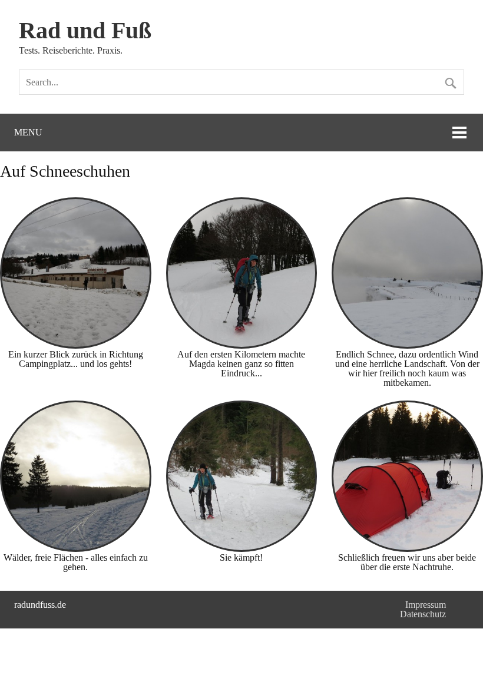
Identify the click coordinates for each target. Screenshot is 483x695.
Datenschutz (423, 614)
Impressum (425, 605)
